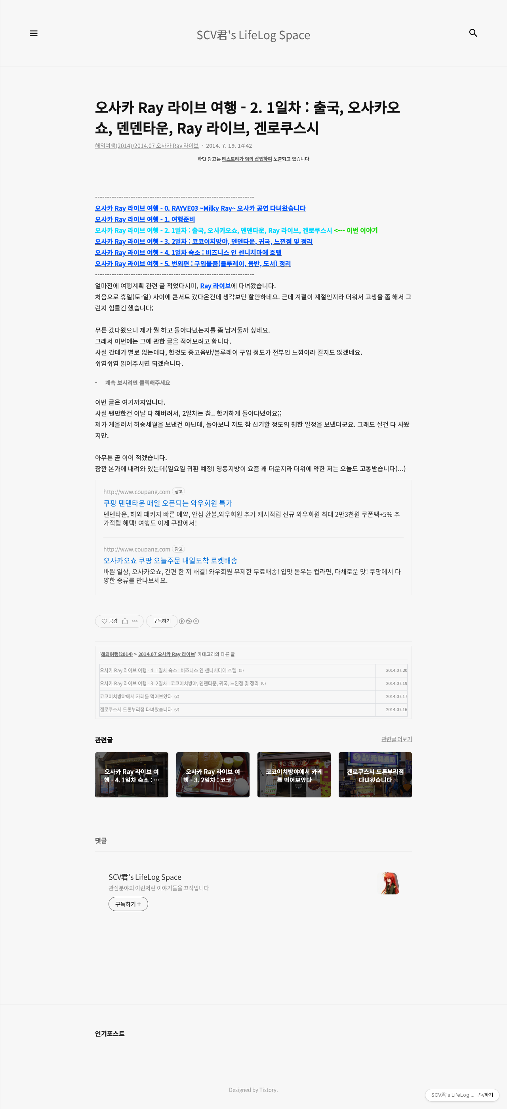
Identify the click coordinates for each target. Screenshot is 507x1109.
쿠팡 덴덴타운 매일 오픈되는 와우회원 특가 (168, 503)
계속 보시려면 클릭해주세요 (137, 382)
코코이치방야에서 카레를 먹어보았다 (136, 696)
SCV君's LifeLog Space (145, 877)
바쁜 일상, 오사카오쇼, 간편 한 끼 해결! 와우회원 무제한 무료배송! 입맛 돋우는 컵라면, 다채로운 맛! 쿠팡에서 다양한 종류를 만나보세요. (252, 575)
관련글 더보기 (396, 739)
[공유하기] (125, 621)
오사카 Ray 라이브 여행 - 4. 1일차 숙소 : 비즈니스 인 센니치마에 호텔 (168, 670)
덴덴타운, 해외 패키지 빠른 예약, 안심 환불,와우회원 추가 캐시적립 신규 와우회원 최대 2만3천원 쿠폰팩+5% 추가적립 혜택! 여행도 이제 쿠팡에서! (251, 518)
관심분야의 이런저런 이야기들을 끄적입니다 (159, 888)
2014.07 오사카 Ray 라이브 (166, 654)
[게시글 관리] (135, 621)
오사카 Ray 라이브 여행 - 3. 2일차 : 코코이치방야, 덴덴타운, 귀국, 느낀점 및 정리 (179, 683)
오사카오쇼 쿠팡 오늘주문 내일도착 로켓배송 (170, 560)
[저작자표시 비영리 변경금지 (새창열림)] (188, 621)
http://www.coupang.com (136, 491)
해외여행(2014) (117, 654)
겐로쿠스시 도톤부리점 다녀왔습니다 (136, 709)
